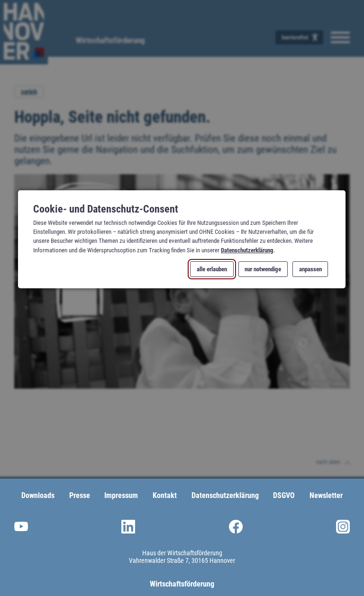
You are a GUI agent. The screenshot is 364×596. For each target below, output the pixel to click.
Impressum (121, 495)
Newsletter (326, 495)
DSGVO (284, 495)
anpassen (310, 269)
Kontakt (165, 495)
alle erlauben (212, 269)
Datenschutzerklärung (247, 249)
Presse (79, 495)
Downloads (38, 495)
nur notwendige (263, 269)
